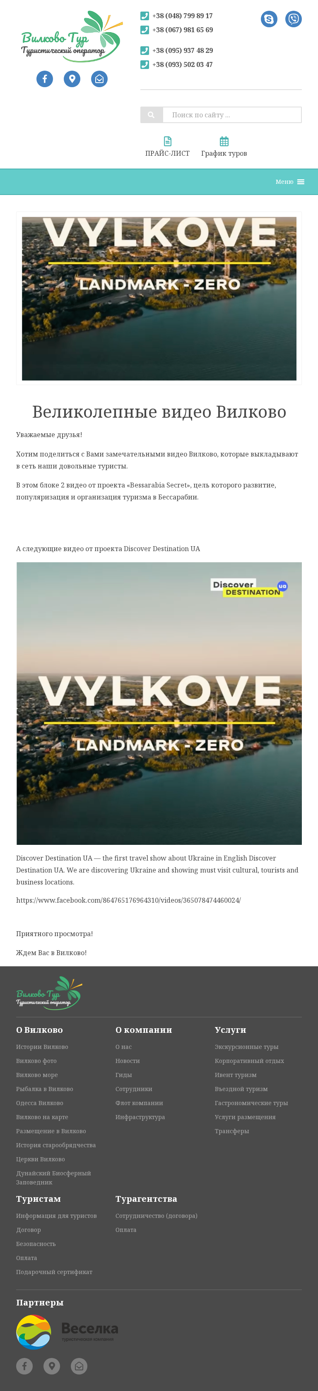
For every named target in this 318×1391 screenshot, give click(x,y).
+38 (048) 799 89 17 (182, 15)
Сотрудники (134, 1089)
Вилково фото (36, 1061)
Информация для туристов (56, 1216)
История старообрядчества (56, 1145)
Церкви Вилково (40, 1159)
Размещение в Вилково (51, 1131)
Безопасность (36, 1244)
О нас (124, 1047)
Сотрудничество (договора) (157, 1216)
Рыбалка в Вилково (44, 1089)
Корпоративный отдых (249, 1061)
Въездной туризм (241, 1089)
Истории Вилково (42, 1047)
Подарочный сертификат (54, 1272)
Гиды (124, 1075)
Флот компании (139, 1103)
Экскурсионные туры (247, 1047)
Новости (128, 1061)
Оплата (26, 1258)
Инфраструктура (140, 1117)
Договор (28, 1230)
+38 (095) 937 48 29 (182, 50)
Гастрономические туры (251, 1103)
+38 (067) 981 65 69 (182, 29)
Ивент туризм (236, 1075)
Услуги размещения (245, 1117)
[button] (285, 181)
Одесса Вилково (39, 1103)
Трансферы (232, 1131)
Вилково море (37, 1075)
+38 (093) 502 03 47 (182, 64)
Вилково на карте (42, 1117)
